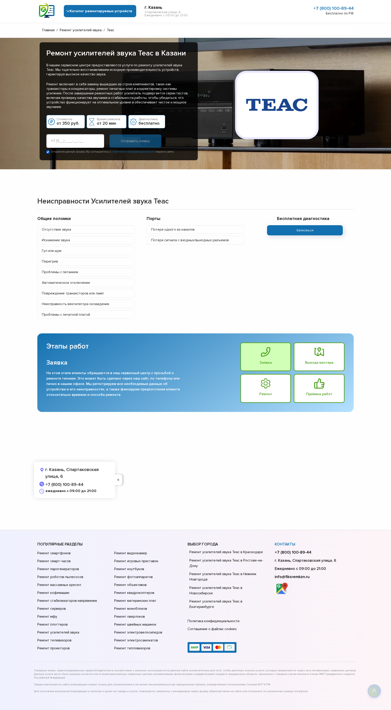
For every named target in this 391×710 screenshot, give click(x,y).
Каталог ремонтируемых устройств (101, 11)
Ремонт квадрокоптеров (134, 592)
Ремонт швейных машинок (135, 624)
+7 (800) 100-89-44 (333, 8)
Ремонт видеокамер (130, 553)
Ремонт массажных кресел (59, 585)
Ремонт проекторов (53, 648)
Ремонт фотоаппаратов (133, 577)
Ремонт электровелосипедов (138, 632)
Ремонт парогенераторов (58, 569)
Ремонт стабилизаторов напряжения (67, 600)
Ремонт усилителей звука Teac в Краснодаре (226, 552)
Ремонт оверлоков (129, 616)
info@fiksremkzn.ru (292, 576)
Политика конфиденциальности (213, 621)
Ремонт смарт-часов (54, 561)
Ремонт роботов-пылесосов (60, 577)
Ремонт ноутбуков (129, 569)
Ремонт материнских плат (135, 600)
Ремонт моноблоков (130, 608)
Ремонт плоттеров (52, 624)
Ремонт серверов (51, 608)
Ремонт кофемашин (53, 592)
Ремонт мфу (47, 616)
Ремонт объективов (130, 585)
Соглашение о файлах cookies (212, 629)
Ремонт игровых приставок (136, 561)
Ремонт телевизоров (54, 640)
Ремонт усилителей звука (58, 632)
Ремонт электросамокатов (136, 640)
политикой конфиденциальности (133, 151)
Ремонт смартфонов (54, 553)
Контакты (285, 544)
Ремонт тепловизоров (132, 648)
